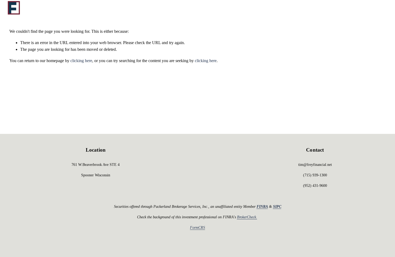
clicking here (81, 60)
